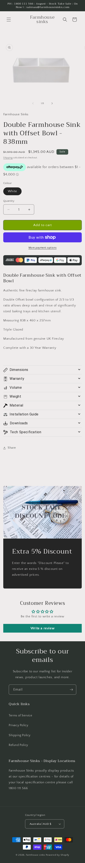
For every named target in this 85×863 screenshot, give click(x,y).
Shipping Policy (20, 735)
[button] (9, 19)
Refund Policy (18, 745)
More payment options (43, 247)
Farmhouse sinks (35, 855)
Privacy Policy (18, 725)
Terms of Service (20, 715)
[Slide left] (33, 103)
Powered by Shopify (58, 855)
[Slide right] (52, 103)
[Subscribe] (71, 689)
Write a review (42, 628)
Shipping (8, 158)
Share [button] (12, 448)
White (12, 191)
